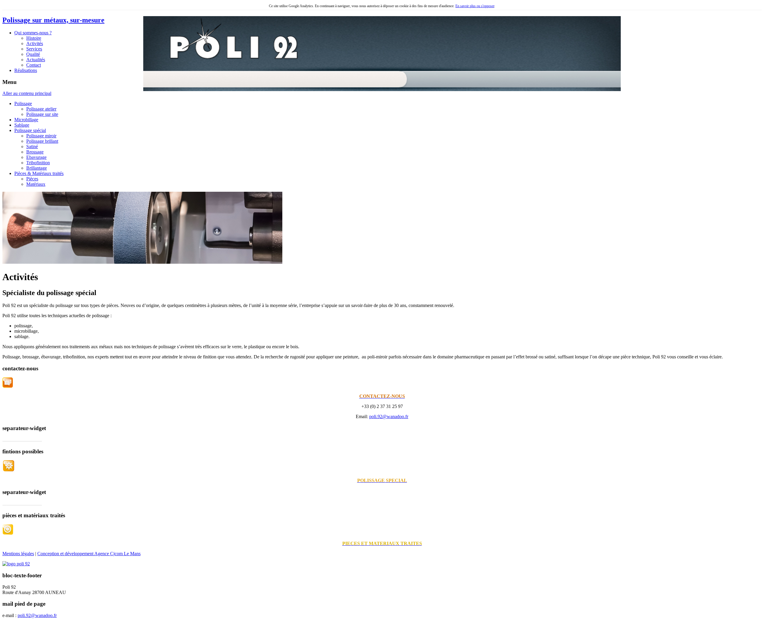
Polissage (23, 103)
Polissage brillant (42, 141)
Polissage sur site (42, 114)
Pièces (32, 178)
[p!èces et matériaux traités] (7, 533)
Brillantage (36, 168)
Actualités (35, 59)
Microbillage (26, 119)
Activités (34, 43)
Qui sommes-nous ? (33, 32)
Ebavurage (36, 157)
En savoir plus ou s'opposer (474, 6)
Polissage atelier (41, 108)
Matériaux (35, 184)
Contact (33, 64)
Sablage (21, 125)
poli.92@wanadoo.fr (388, 416)
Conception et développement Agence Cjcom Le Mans (89, 553)
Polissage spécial (30, 130)
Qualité (33, 54)
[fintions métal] (8, 470)
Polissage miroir (41, 135)
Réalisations (25, 70)
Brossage (35, 151)
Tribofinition (38, 162)
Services (34, 48)
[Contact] (7, 386)
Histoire (33, 38)
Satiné (32, 146)
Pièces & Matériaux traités (39, 173)
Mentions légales (18, 553)
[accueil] (16, 563)
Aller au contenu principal (26, 93)
